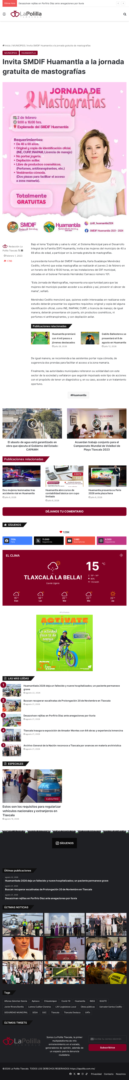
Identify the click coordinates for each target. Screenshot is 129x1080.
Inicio (8, 45)
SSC (44, 1012)
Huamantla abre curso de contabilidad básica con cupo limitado (62, 493)
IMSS (92, 1001)
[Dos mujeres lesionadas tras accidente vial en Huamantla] (21, 476)
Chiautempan (50, 1001)
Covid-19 (65, 1001)
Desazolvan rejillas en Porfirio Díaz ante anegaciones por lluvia (59, 715)
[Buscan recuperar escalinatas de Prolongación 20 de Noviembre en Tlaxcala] (12, 705)
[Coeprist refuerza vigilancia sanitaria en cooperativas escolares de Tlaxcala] (23, 948)
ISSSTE (103, 1001)
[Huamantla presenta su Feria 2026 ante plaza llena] (107, 476)
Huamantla (79, 395)
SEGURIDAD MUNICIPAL (16, 1012)
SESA (35, 1012)
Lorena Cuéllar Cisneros (39, 1006)
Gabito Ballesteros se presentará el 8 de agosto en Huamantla (114, 338)
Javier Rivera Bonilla (14, 1006)
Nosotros (121, 1074)
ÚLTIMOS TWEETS (15, 1022)
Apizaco (35, 1001)
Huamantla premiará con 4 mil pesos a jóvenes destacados (63, 338)
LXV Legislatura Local (66, 1006)
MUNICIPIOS (18, 45)
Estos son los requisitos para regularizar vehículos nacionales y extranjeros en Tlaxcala (32, 811)
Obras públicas (88, 1006)
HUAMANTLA (29, 53)
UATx (87, 1012)
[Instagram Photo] (12, 843)
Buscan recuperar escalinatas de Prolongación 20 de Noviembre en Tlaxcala (67, 700)
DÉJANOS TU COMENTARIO (64, 511)
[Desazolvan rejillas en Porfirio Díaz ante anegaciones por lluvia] (12, 720)
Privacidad (96, 1074)
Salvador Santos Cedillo (110, 1006)
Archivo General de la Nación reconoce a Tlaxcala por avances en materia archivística (72, 745)
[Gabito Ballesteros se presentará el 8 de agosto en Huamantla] (90, 338)
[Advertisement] (64, 31)
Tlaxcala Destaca (72, 1012)
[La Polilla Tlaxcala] (26, 14)
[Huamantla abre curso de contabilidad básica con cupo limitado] (64, 476)
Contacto (109, 1074)
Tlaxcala (55, 1012)
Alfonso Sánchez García (15, 1001)
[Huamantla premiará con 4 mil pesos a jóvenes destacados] (40, 338)
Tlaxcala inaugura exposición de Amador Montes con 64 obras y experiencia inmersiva (64, 3)
